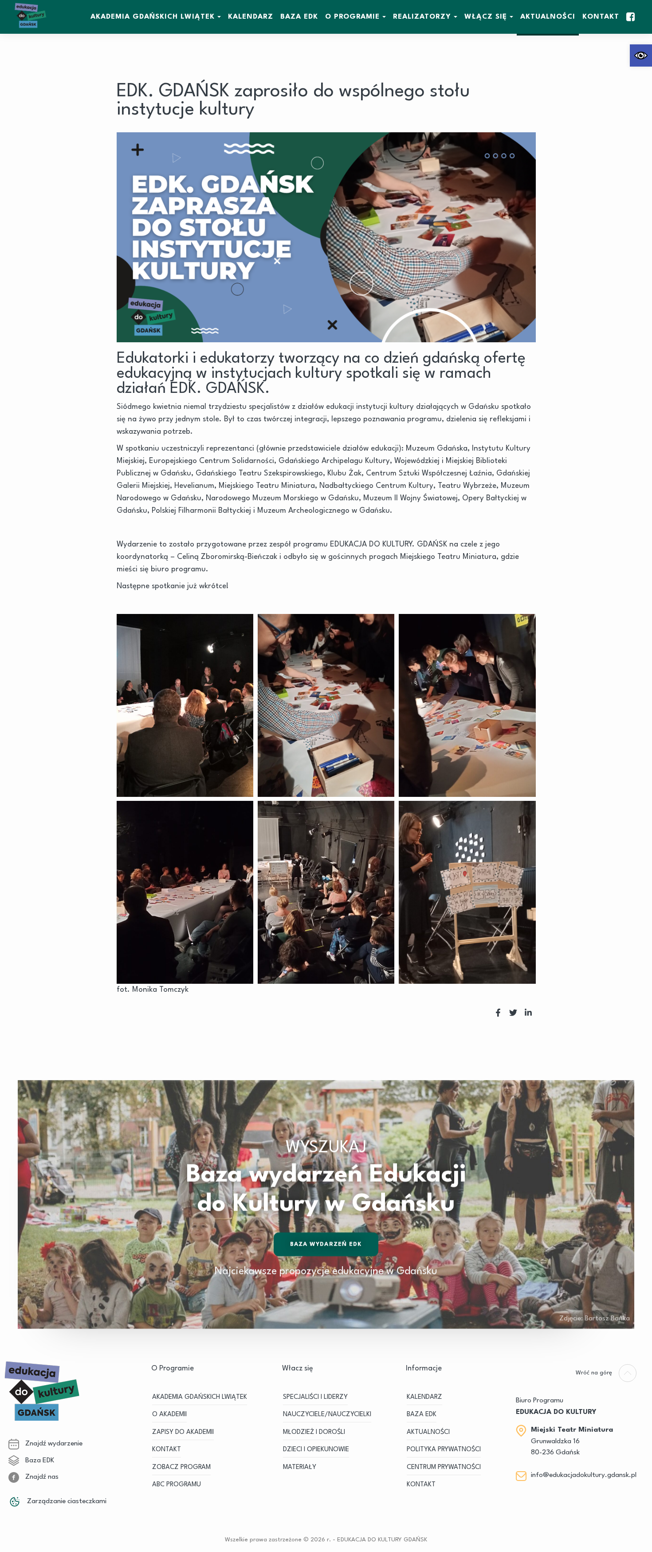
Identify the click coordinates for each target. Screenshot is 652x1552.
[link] (641, 55)
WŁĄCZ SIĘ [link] (485, 16)
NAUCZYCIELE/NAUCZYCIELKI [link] (327, 1414)
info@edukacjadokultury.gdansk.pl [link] (583, 1475)
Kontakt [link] (600, 16)
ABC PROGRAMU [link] (176, 1484)
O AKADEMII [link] (169, 1414)
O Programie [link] (352, 16)
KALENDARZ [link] (250, 16)
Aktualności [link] (547, 16)
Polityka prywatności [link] (444, 1449)
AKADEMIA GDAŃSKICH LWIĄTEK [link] (152, 16)
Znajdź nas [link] (41, 1477)
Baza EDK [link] (39, 1460)
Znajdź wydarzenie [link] (53, 1443)
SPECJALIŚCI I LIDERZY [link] (315, 1397)
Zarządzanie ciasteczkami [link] (65, 1501)
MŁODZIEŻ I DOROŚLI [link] (314, 1432)
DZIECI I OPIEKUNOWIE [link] (316, 1449)
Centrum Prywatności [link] (444, 1467)
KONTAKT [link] (166, 1449)
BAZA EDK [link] (299, 16)
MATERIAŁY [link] (299, 1467)
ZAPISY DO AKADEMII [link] (183, 1432)
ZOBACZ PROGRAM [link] (181, 1467)
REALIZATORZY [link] (422, 16)
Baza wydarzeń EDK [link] (326, 1244)
